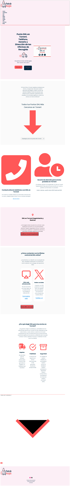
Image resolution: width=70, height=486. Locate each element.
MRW (4, 16)
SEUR (4, 18)
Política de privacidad (31, 480)
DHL (3, 15)
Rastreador (28, 67)
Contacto (31, 482)
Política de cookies (31, 481)
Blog (4, 23)
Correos (4, 22)
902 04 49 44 (16, 198)
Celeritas (5, 12)
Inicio (4, 11)
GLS (3, 14)
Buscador (18, 67)
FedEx (4, 19)
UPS (3, 20)
